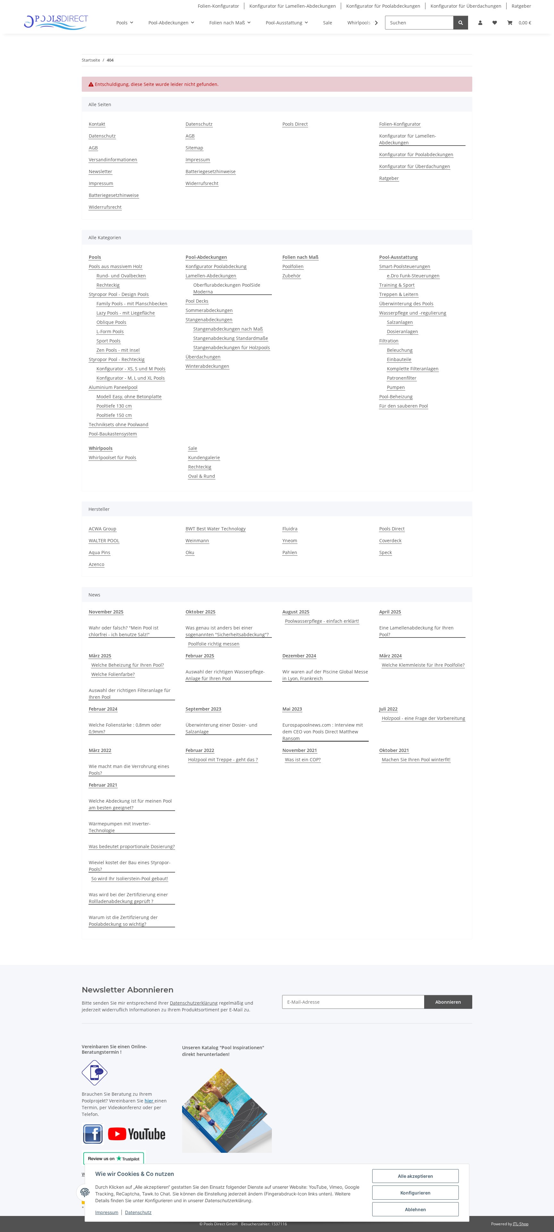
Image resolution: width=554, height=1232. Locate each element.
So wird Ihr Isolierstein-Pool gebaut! (129, 878)
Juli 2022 (388, 709)
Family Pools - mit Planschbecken (132, 303)
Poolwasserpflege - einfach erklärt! (322, 621)
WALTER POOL (104, 540)
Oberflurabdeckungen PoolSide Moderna (226, 288)
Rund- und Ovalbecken (121, 276)
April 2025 (390, 612)
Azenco (96, 564)
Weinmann (197, 540)
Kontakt (97, 124)
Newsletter (100, 171)
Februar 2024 (103, 709)
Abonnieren (448, 1002)
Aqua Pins (99, 552)
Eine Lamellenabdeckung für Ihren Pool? (416, 631)
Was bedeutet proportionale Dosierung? (132, 846)
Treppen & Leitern (398, 294)
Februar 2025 (200, 656)
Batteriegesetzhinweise (114, 195)
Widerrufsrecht (105, 207)
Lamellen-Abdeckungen (211, 276)
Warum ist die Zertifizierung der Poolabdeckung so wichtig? (123, 920)
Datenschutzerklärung (194, 1003)
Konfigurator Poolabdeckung (216, 266)
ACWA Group (102, 529)
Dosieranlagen (402, 331)
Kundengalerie (204, 457)
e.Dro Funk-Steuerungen (413, 276)
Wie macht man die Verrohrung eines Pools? (129, 769)
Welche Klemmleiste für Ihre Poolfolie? (423, 665)
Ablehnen (415, 1209)
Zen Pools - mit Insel (118, 350)
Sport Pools (109, 341)
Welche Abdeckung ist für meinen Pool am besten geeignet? (130, 804)
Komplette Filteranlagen (413, 369)
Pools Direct (295, 124)
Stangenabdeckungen (209, 319)
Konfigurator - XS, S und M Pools (131, 369)
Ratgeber (521, 6)
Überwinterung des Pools (406, 303)
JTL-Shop (520, 1224)
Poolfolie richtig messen (213, 644)
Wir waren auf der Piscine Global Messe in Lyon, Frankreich (325, 675)
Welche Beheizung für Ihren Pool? (127, 665)
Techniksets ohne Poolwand (118, 424)
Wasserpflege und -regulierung (412, 313)
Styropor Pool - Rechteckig (117, 359)
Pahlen (289, 552)
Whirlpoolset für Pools (112, 457)
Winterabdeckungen (207, 366)
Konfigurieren (415, 1192)
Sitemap (194, 148)
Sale (192, 448)
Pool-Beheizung (396, 396)
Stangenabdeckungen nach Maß (228, 329)
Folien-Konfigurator (218, 6)
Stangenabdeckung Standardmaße (230, 338)
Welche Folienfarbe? (113, 674)
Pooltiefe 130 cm (114, 406)
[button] (480, 23)
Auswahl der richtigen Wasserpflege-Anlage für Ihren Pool (225, 675)
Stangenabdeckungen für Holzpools (231, 347)
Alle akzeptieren (415, 1176)
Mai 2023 (292, 709)
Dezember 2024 (299, 656)
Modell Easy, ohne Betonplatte (129, 396)
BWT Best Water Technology (216, 529)
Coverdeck (390, 540)
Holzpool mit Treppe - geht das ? (223, 759)
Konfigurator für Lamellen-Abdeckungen (292, 6)
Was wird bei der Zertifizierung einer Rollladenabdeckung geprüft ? (128, 897)
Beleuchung (400, 350)
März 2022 (100, 750)
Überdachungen (203, 357)
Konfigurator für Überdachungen (466, 6)
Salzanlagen (400, 322)
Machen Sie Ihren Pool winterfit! (416, 759)
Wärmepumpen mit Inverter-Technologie (120, 827)
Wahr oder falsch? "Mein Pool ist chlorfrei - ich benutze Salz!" (123, 631)
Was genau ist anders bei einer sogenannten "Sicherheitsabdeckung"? (227, 631)
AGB (93, 148)
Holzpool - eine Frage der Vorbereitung (423, 718)
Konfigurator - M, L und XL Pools (131, 378)
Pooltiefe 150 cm (114, 415)
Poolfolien (293, 266)
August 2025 (295, 612)
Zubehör (291, 276)
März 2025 (100, 656)
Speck (385, 552)
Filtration (389, 341)
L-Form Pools (110, 331)
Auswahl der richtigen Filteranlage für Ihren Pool (130, 693)
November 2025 (106, 612)
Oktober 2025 (200, 612)
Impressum (106, 1212)
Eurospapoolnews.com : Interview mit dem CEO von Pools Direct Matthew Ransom (322, 731)
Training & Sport (397, 285)
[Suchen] (460, 23)
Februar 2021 (103, 785)
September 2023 (203, 709)
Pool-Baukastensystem (113, 434)
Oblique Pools (111, 322)
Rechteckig (108, 285)
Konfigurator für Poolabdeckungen (383, 6)
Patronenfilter (401, 378)
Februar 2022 (200, 750)
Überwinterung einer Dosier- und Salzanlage (221, 728)
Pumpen (396, 387)
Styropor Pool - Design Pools (119, 294)
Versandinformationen (113, 159)
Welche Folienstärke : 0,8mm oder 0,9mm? (125, 728)
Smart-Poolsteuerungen (404, 266)
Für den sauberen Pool (403, 406)
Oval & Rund (201, 476)
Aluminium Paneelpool (113, 387)
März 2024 (390, 656)
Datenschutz (138, 1212)
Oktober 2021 (394, 750)
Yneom (289, 540)
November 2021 (299, 750)
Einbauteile (399, 359)
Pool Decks (197, 301)
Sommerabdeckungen (209, 310)
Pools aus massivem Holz (115, 266)
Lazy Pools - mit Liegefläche (126, 313)
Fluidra (290, 529)
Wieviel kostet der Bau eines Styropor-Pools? (130, 865)
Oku (190, 552)
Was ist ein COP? (303, 759)
